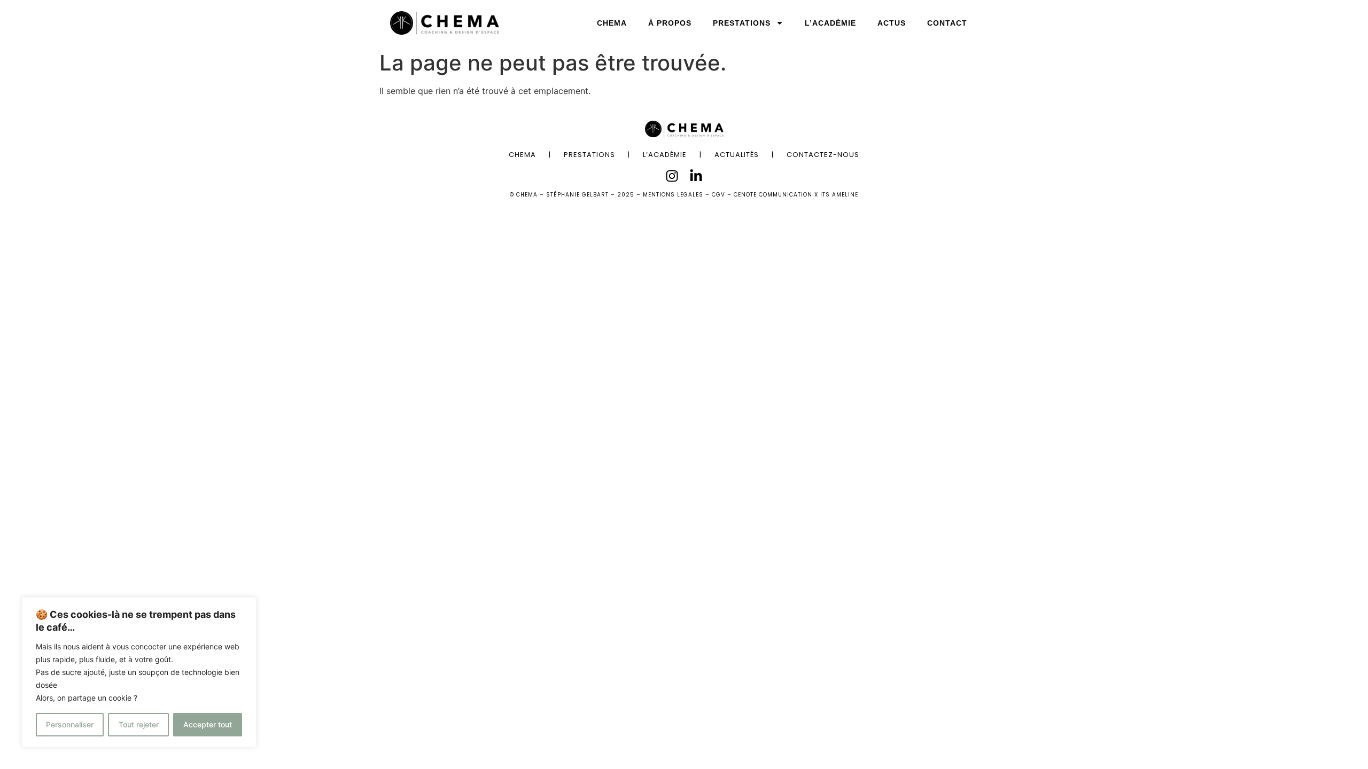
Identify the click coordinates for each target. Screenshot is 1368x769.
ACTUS (891, 23)
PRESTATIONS (742, 23)
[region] (138, 672)
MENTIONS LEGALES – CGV (684, 195)
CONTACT (947, 23)
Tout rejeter (139, 724)
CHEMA (612, 23)
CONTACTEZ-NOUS (823, 155)
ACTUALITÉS (736, 155)
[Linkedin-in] (696, 176)
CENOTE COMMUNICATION (773, 195)
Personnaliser (70, 724)
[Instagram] (672, 176)
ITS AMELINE (839, 195)
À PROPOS (669, 23)
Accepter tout (207, 724)
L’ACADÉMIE (830, 23)
